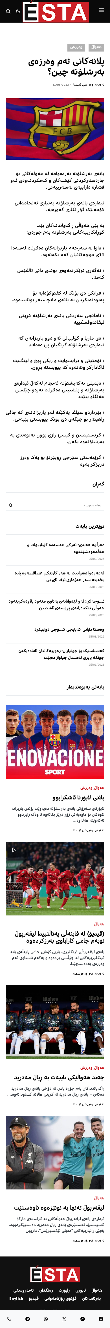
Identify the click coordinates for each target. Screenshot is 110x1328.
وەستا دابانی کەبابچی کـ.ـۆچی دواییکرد (69, 630)
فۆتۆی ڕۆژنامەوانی (60, 1299)
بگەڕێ (11, 505)
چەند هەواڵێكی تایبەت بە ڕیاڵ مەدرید (59, 1078)
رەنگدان (46, 1291)
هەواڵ (96, 47)
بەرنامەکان (91, 1299)
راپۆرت (64, 1291)
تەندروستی (23, 1291)
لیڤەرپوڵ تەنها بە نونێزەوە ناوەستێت (59, 1208)
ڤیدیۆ (34, 1299)
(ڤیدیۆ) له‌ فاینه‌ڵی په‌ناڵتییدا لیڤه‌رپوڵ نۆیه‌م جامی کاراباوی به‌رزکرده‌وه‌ (59, 938)
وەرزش (76, 47)
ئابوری (80, 1291)
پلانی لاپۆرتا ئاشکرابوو (78, 798)
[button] (101, 11)
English (16, 1299)
